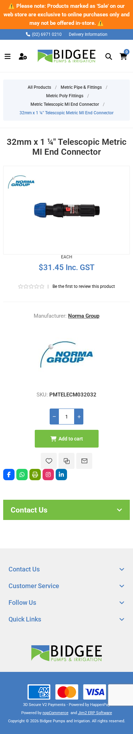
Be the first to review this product (83, 286)
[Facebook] (9, 474)
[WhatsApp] (22, 474)
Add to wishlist (49, 461)
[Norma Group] (66, 381)
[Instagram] (48, 474)
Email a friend (84, 461)
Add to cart (71, 439)
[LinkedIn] (61, 474)
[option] (66, 14)
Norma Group (83, 316)
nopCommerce (55, 713)
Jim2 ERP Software (95, 713)
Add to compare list (66, 461)
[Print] (35, 474)
